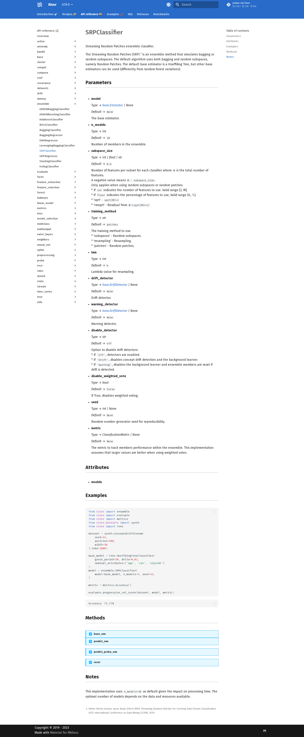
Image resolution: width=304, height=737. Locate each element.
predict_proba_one (105, 651)
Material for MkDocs (64, 733)
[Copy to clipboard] (214, 511)
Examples (232, 46)
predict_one (101, 641)
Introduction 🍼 (47, 14)
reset (97, 662)
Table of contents (237, 30)
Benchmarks (161, 14)
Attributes (232, 41)
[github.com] (265, 731)
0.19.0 (66, 5)
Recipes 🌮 (69, 14)
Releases (143, 14)
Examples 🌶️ (115, 14)
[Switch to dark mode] (169, 4)
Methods (231, 51)
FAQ (130, 14)
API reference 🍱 (91, 14)
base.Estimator (112, 105)
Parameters (233, 36)
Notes (230, 56)
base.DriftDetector (114, 285)
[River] (40, 4)
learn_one (100, 633)
